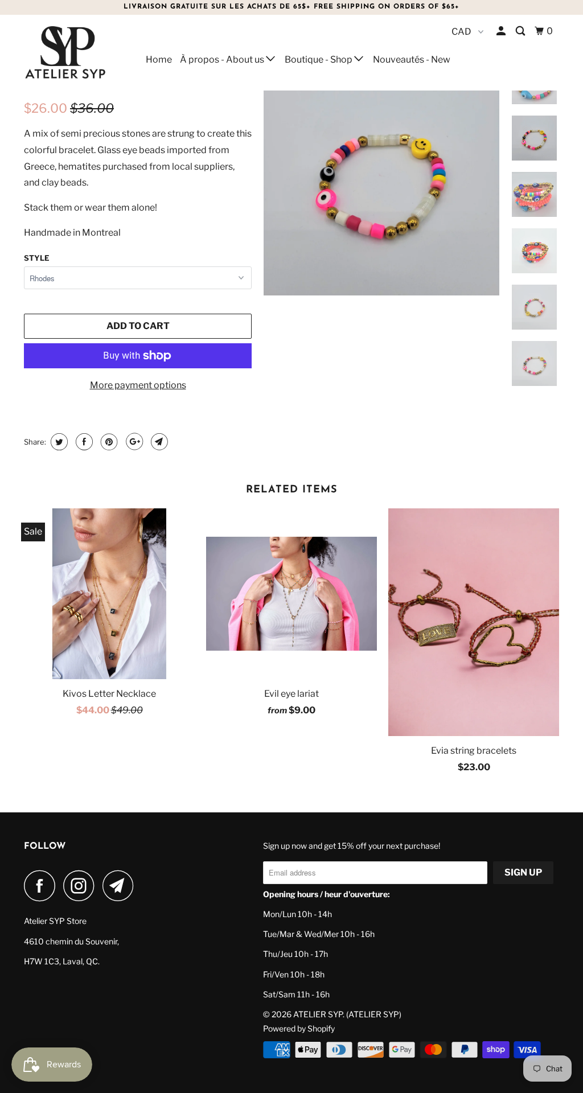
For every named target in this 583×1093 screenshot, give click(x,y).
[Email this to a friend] (158, 441)
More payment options (138, 385)
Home (159, 59)
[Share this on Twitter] (58, 441)
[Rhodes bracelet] (381, 177)
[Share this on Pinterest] (108, 441)
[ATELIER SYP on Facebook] (42, 885)
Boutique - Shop (319, 59)
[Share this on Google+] (133, 441)
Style (37, 257)
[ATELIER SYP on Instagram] (82, 885)
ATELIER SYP (318, 1014)
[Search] (521, 31)
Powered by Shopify (299, 1028)
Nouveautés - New (411, 59)
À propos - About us (223, 59)
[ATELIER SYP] (69, 52)
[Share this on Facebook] (83, 441)
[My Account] (502, 31)
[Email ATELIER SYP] (121, 885)
